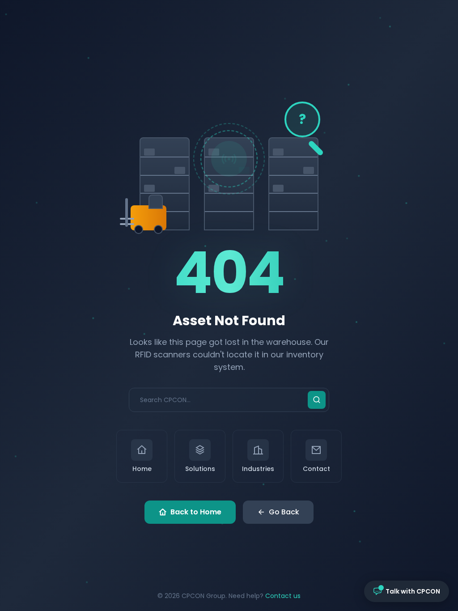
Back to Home (195, 512)
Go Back (284, 512)
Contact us (283, 595)
